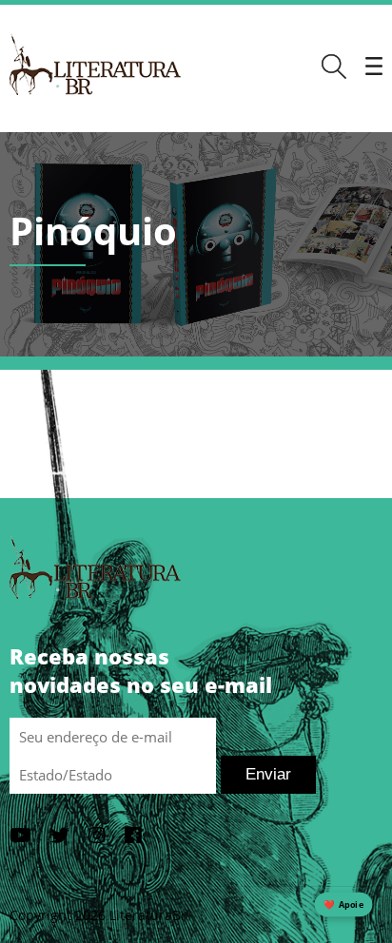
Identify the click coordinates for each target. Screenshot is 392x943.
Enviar (268, 774)
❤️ (343, 904)
